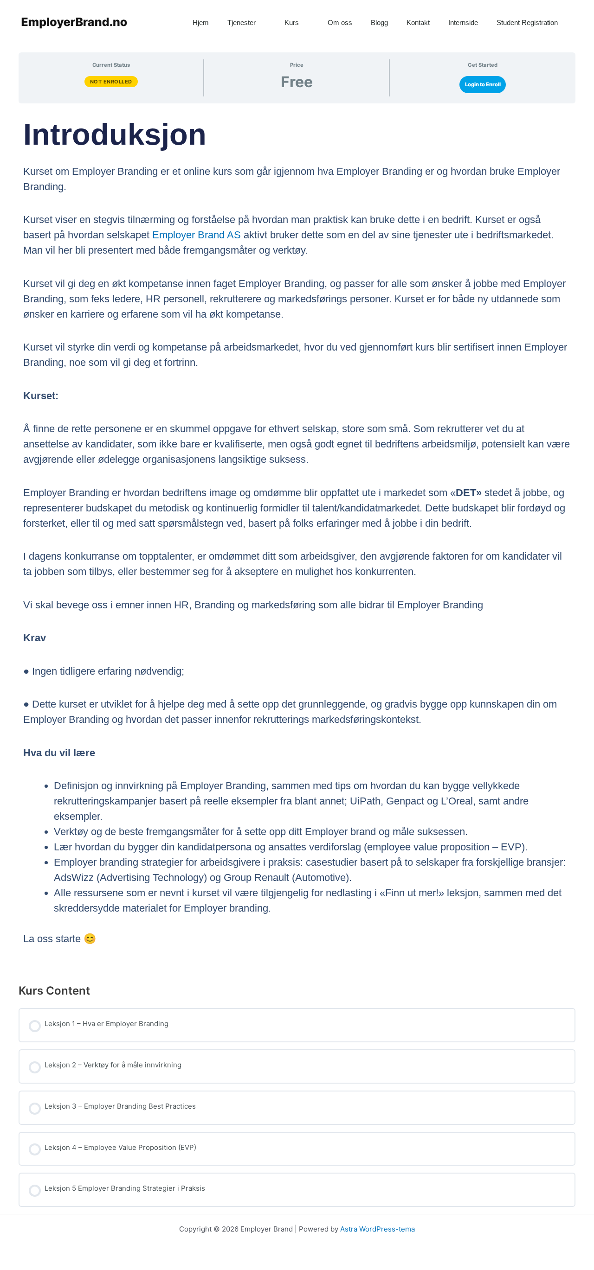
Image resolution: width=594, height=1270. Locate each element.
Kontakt (418, 22)
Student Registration (527, 22)
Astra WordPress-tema (377, 1229)
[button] (584, 22)
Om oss (340, 22)
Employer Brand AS (196, 235)
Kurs (291, 22)
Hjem (201, 22)
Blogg (379, 22)
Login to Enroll (483, 84)
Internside (463, 22)
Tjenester (241, 22)
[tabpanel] (297, 540)
